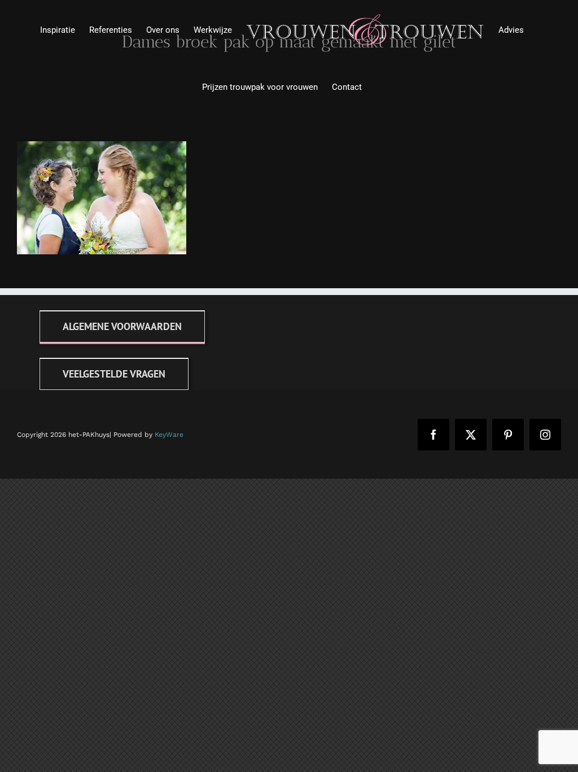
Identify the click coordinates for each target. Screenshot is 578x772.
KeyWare (169, 435)
